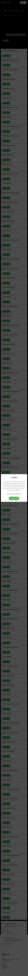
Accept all (14, 498)
